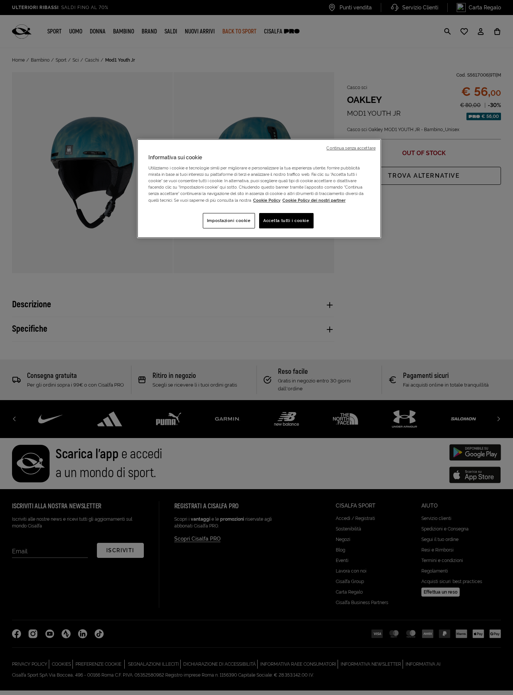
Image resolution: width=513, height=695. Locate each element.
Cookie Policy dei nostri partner (314, 200)
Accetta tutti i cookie (286, 220)
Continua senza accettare (351, 148)
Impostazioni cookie (229, 220)
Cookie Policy (267, 200)
